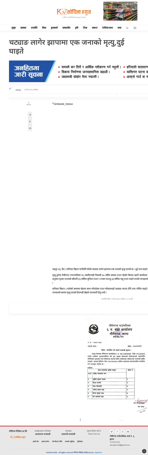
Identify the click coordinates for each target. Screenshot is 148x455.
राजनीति (34, 28)
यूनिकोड (80, 441)
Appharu (98, 452)
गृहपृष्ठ (13, 28)
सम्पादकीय (66, 28)
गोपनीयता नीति (57, 441)
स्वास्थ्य (94, 28)
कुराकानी (54, 28)
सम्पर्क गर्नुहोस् (69, 441)
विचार (44, 28)
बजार (119, 28)
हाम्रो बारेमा (45, 441)
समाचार (23, 28)
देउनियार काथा (107, 28)
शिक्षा (85, 28)
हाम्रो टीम (36, 441)
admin (18, 90)
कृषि (76, 28)
